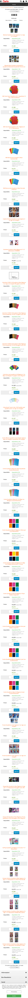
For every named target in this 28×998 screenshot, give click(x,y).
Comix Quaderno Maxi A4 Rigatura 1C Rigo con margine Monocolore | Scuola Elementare (14, 564)
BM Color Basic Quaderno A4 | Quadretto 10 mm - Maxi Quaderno (14, 96)
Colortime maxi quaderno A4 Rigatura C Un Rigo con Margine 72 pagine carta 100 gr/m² (14, 375)
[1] (11, 267)
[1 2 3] (11, 204)
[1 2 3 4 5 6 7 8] (11, 359)
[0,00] (26, 1)
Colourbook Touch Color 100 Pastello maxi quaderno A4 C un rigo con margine (14, 408)
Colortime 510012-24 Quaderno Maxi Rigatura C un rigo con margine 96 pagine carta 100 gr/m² (14, 284)
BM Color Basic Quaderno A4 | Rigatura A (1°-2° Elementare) (14, 127)
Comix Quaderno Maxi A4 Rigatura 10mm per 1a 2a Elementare (14, 530)
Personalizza (14, 991)
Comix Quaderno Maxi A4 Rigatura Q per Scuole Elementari (14, 692)
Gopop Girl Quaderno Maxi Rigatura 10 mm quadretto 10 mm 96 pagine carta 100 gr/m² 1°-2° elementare (14, 818)
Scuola (14, 4)
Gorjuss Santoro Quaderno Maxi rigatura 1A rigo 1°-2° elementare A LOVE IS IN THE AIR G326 (14, 880)
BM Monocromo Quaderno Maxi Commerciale (14, 158)
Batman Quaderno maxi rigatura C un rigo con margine (14, 35)
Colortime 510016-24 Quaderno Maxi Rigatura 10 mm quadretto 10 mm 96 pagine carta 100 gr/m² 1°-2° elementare (14, 345)
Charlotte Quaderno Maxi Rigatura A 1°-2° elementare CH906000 (14, 250)
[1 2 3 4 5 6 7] (11, 863)
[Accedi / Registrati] (24, 1)
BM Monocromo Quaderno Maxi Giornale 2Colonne (14, 188)
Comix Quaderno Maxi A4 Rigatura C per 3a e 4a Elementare (14, 660)
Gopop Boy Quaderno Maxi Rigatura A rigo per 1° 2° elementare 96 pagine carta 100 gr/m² (14, 788)
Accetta (14, 996)
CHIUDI (26, 985)
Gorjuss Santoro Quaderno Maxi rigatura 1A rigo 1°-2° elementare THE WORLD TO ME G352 (14, 945)
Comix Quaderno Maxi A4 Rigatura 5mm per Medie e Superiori (14, 627)
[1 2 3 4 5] (11, 484)
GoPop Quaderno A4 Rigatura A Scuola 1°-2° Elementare (14, 848)
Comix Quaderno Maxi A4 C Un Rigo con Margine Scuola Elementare (14, 500)
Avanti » (17, 11)
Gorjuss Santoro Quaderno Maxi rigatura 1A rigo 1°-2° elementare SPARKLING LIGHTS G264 (14, 912)
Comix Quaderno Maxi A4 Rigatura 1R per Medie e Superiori (14, 594)
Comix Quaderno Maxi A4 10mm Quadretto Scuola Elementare (14, 469)
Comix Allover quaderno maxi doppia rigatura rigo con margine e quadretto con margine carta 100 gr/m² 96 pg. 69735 (14, 439)
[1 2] (11, 173)
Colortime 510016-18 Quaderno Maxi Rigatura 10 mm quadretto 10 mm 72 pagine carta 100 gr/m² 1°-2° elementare (14, 314)
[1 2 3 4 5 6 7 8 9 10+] (11, 50)
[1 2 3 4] (11, 962)
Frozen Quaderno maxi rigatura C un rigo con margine (14, 725)
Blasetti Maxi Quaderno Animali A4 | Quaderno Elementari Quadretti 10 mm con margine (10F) (14, 67)
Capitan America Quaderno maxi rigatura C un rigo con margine (14, 219)
